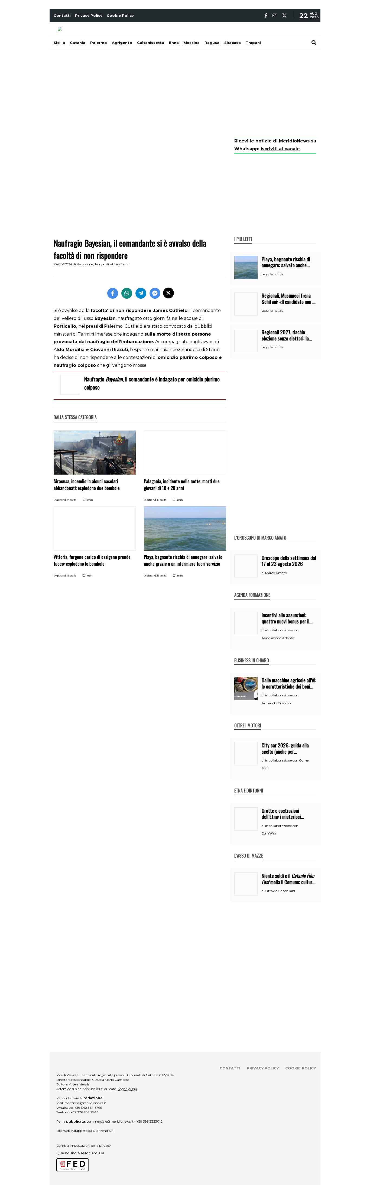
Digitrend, (60, 499)
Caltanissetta (150, 42)
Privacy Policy (88, 15)
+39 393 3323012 (150, 1121)
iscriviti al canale (280, 148)
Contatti (62, 15)
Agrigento (122, 42)
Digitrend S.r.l (103, 1131)
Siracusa (232, 42)
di (263, 573)
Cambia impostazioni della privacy (83, 1145)
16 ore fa (71, 575)
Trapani (253, 42)
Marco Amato (276, 573)
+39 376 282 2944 (85, 1112)
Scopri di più (127, 1089)
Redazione (85, 264)
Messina (192, 42)
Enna (174, 42)
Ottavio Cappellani (280, 891)
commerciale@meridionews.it (110, 1121)
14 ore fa (71, 499)
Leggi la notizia (272, 274)
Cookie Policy (120, 15)
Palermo (98, 42)
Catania (77, 42)
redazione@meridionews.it (85, 1103)
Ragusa (212, 42)
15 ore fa (161, 499)
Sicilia (59, 42)
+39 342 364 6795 (88, 1108)
